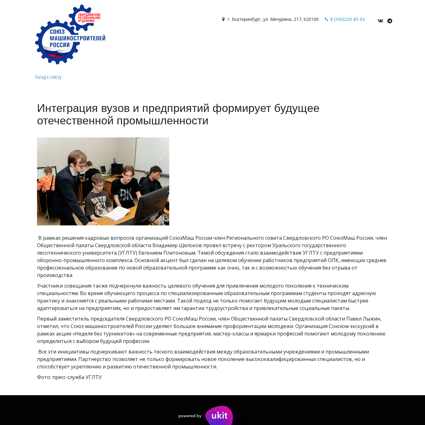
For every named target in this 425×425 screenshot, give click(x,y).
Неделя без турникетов (237, 41)
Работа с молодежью (123, 41)
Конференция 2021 (349, 41)
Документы (46, 41)
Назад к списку (48, 77)
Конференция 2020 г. (296, 41)
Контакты (78, 41)
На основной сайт (179, 41)
